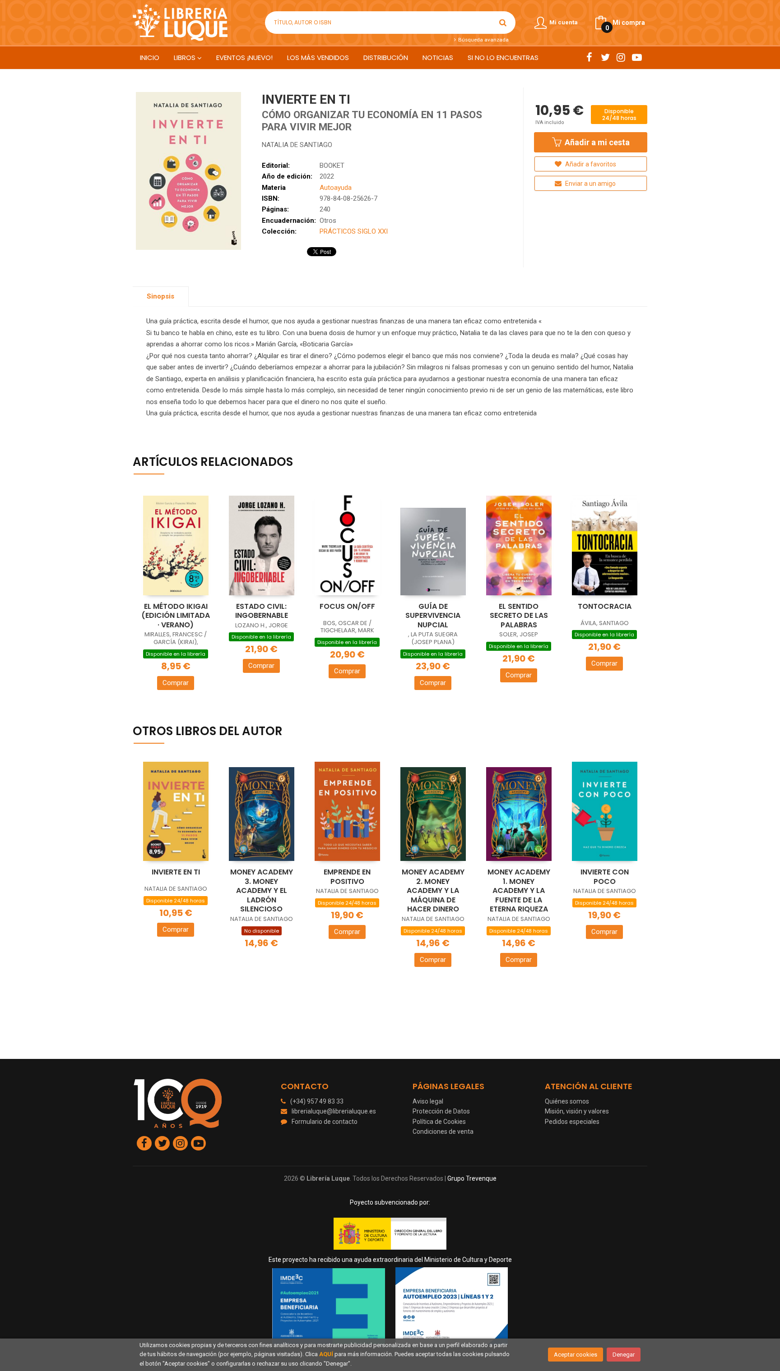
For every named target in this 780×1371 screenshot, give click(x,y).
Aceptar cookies (575, 1354)
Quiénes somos (567, 1101)
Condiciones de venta (443, 1131)
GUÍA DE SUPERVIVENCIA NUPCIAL (432, 615)
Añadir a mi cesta (596, 142)
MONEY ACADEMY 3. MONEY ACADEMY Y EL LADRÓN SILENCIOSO (261, 890)
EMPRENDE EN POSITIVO (347, 877)
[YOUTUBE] (636, 57)
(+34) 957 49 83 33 (317, 1101)
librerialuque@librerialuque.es (334, 1111)
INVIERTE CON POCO (604, 877)
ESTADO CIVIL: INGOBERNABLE (261, 611)
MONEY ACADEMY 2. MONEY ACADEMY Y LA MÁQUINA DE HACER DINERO (433, 890)
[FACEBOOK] (589, 57)
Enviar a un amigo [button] (590, 183)
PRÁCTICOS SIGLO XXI (354, 231)
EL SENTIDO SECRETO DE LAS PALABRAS (519, 615)
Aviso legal (428, 1101)
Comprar (175, 683)
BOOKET (332, 165)
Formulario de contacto (325, 1121)
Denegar (624, 1354)
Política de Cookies (439, 1121)
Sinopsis (160, 296)
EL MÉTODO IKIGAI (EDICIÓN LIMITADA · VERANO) (175, 615)
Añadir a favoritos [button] (590, 164)
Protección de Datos (441, 1111)
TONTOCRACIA (604, 606)
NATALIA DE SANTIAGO (297, 145)
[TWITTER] (605, 57)
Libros (185, 57)
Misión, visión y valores (577, 1111)
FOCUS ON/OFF (347, 606)
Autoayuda (336, 188)
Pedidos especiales (572, 1121)
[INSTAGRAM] (620, 57)
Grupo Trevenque (472, 1178)
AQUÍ (326, 1354)
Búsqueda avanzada (482, 40)
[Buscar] (502, 22)
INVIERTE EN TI (176, 872)
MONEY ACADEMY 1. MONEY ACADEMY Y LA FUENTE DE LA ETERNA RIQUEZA (519, 890)
